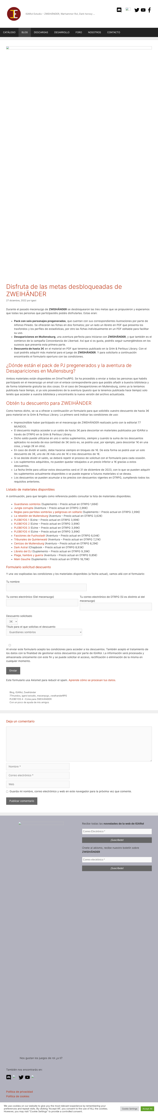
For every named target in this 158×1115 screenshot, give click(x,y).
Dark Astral (21, 547)
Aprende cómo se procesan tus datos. (92, 680)
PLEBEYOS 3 (22, 527)
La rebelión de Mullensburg (31, 515)
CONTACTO (113, 32)
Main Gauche (22, 559)
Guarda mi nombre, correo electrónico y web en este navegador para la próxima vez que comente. (71, 791)
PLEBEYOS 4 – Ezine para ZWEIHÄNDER (31, 699)
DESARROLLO (61, 32)
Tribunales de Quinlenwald (30, 539)
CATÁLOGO (9, 32)
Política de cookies (17, 1096)
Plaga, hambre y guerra (28, 555)
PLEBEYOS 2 (22, 523)
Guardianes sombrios (27, 504)
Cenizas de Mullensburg (29, 543)
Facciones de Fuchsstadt (29, 535)
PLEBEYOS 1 (21, 519)
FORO (79, 32)
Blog (12, 692)
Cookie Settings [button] (129, 1108)
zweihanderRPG (58, 695)
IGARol (19, 692)
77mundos (15, 695)
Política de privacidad (19, 1091)
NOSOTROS (94, 32)
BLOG (25, 32)
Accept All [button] (147, 1108)
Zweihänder (30, 692)
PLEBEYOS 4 (22, 531)
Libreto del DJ (22, 551)
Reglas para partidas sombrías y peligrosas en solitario (48, 512)
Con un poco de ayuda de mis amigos (29, 702)
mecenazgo (43, 695)
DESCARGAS (41, 32)
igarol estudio (29, 695)
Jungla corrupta (23, 508)
